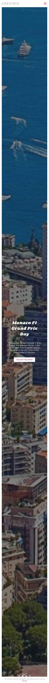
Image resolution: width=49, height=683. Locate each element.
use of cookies (40, 679)
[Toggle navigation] (44, 3)
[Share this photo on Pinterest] (30, 675)
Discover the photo (24, 359)
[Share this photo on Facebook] (19, 675)
